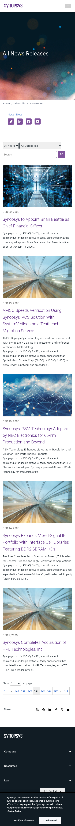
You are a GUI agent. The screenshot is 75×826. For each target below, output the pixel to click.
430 (55, 690)
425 (23, 690)
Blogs (19, 114)
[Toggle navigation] (68, 6)
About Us (19, 103)
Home (6, 103)
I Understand (50, 820)
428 (42, 690)
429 (49, 690)
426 (30, 690)
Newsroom (36, 103)
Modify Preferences (24, 820)
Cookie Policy (14, 811)
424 (17, 690)
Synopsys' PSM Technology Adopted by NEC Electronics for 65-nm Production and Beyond (35, 435)
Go (61, 154)
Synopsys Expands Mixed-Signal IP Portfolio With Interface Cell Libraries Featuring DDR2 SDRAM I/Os (36, 542)
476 (66, 690)
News (11, 114)
